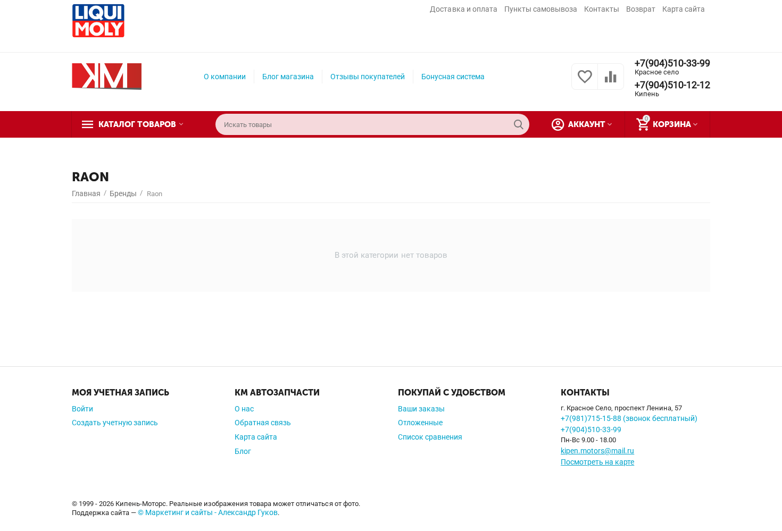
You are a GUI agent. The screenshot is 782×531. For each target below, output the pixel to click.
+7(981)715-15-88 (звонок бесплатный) (629, 418)
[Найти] (518, 124)
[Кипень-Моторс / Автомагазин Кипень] (107, 76)
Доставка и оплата (463, 9)
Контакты (601, 9)
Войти (82, 408)
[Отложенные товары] (584, 82)
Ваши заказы (421, 408)
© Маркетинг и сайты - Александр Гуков (208, 512)
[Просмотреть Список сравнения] (610, 82)
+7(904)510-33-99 (672, 63)
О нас (244, 408)
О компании (225, 76)
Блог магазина (288, 76)
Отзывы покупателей (367, 76)
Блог (243, 451)
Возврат (640, 9)
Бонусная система (453, 76)
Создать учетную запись (115, 422)
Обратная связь (263, 422)
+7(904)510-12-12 (672, 85)
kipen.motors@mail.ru (597, 450)
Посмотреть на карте (597, 462)
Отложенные (420, 422)
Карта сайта (683, 9)
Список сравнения (430, 437)
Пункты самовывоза (540, 9)
